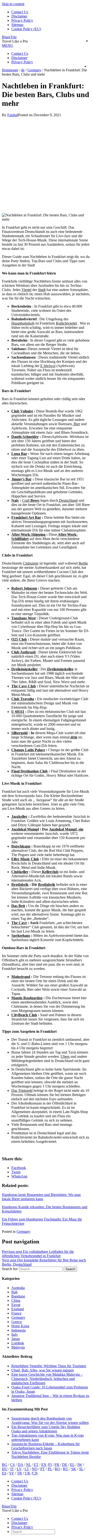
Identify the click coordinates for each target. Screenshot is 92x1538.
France (16, 1313)
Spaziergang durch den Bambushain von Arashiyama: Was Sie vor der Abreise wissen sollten (50, 1420)
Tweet (16, 1172)
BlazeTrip (9, 37)
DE (64, 1465)
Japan (15, 1339)
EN (43, 1465)
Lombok (17, 1343)
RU (65, 1469)
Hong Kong (20, 1326)
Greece (16, 1322)
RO (57, 1469)
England (17, 1309)
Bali (14, 1292)
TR (19, 1473)
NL (28, 1465)
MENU (7, 45)
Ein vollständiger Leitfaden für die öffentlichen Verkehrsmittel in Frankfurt (38, 1254)
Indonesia (18, 1330)
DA (20, 1465)
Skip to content (13, 4)
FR (56, 1465)
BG (4, 1465)
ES (4, 1473)
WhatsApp (19, 1176)
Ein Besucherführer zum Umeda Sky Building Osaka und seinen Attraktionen (45, 1429)
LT (27, 1469)
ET (36, 1465)
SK (73, 1469)
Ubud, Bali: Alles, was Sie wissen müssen (42, 1370)
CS (12, 1465)
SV (11, 1473)
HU (5, 1469)
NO (35, 1469)
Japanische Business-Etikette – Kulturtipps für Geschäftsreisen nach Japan (45, 1446)
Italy (14, 1334)
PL (50, 1469)
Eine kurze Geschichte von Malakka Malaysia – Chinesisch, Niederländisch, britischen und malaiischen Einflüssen (47, 1378)
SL (81, 1469)
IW (79, 1465)
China (15, 1300)
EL (72, 1465)
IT (12, 1469)
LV (19, 1469)
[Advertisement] (46, 163)
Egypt (15, 1305)
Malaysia (18, 1347)
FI (50, 1465)
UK (27, 1473)
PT (42, 1469)
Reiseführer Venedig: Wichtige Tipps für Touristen (48, 1366)
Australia (18, 1288)
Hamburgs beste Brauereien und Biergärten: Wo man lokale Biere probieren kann (41, 1197)
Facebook (18, 1168)
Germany (23, 1232)
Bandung (18, 1296)
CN (35, 1473)
